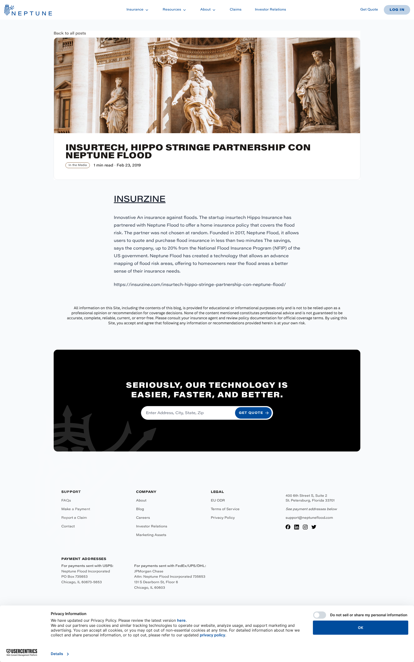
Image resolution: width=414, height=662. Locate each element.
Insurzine (140, 200)
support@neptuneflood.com (309, 518)
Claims (236, 9)
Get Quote (369, 9)
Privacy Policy (223, 518)
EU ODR (218, 500)
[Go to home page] (28, 10)
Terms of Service (225, 509)
